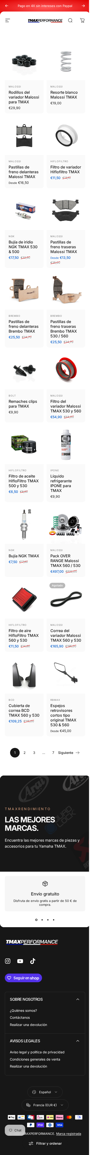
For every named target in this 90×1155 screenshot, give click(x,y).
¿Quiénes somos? (23, 1010)
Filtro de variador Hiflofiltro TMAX (65, 169)
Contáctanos (20, 1017)
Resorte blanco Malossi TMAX (64, 94)
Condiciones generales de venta (35, 1059)
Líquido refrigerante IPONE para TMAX (61, 483)
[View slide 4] (54, 920)
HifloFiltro (59, 161)
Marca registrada (68, 1134)
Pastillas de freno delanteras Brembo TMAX (24, 326)
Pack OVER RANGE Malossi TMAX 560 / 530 (65, 560)
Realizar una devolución (28, 1025)
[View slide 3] (48, 920)
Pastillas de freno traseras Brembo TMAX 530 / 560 (63, 328)
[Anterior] (6, 6)
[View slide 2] (42, 920)
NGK (12, 236)
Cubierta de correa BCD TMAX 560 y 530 (24, 710)
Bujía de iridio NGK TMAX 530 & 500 (23, 247)
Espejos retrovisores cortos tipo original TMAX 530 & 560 (63, 715)
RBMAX (55, 699)
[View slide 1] (36, 920)
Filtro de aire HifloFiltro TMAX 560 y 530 (24, 635)
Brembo (14, 315)
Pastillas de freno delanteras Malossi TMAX (24, 172)
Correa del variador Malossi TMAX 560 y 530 (65, 635)
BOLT (12, 395)
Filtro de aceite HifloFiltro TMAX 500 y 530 (24, 481)
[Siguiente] (83, 6)
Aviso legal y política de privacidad (37, 1052)
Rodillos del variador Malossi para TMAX (24, 97)
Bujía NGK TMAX (24, 555)
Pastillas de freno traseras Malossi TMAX (63, 247)
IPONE (54, 470)
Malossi (15, 86)
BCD (11, 699)
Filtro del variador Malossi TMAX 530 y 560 (65, 406)
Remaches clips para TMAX (23, 404)
